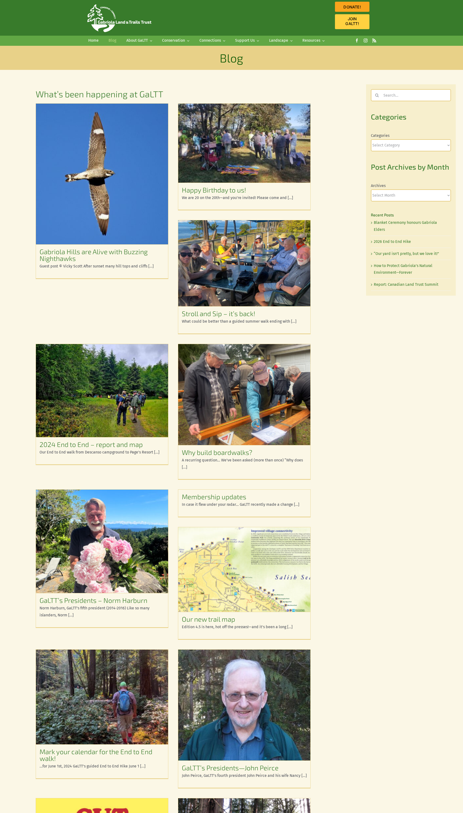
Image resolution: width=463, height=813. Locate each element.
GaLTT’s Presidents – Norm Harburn (93, 600)
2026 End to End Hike (392, 241)
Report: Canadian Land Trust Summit (406, 284)
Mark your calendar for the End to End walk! (96, 754)
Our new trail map (208, 619)
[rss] (374, 40)
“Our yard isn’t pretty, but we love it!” (406, 253)
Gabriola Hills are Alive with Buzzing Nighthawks (94, 254)
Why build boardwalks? (217, 452)
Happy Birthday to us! (214, 190)
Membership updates (214, 497)
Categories (380, 135)
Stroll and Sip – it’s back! (218, 313)
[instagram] (366, 40)
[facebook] (357, 40)
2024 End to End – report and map (91, 444)
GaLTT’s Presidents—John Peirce (230, 768)
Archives (378, 185)
